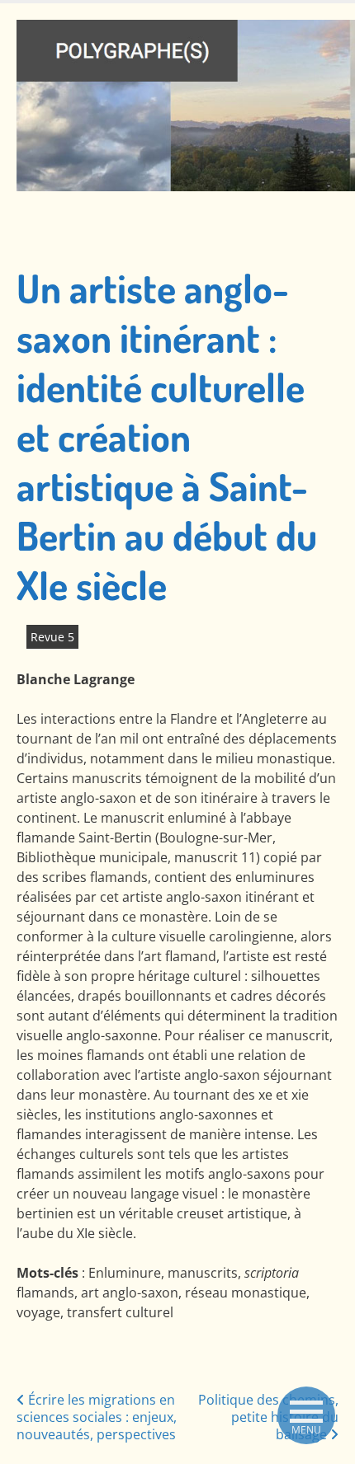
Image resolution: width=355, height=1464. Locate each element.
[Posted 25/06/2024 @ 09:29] (21, 637)
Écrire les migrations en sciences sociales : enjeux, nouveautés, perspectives (97, 1417)
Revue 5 (52, 637)
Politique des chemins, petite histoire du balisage (268, 1417)
